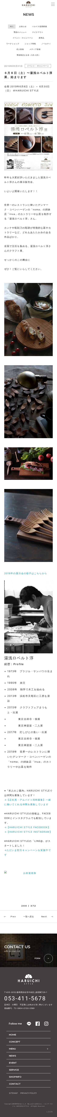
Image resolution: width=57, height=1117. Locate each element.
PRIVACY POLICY (28, 1093)
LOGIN (50, 1112)
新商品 (41, 38)
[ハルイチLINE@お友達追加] (28, 876)
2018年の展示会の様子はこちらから (25, 573)
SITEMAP (13, 1093)
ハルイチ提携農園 (39, 26)
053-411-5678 (25, 998)
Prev (13, 916)
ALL (11, 26)
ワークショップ (12, 44)
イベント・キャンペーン (23, 38)
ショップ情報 (30, 44)
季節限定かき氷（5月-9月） (28, 55)
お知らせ (22, 26)
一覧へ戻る (28, 916)
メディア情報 (35, 49)
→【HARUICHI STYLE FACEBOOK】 (27, 827)
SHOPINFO (15, 1076)
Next (44, 916)
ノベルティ (46, 44)
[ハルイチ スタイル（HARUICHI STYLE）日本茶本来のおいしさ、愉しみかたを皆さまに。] (28, 4)
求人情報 (20, 49)
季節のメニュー (20, 32)
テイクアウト (37, 32)
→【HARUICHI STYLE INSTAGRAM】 (28, 831)
